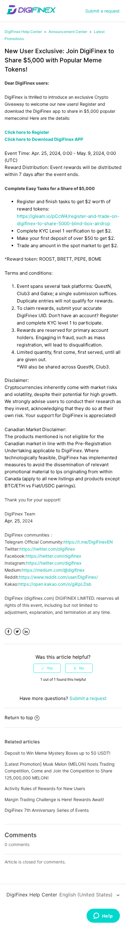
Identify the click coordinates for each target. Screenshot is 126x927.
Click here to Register (27, 132)
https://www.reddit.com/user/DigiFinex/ (58, 577)
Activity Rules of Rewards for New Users (45, 788)
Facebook (8, 632)
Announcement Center (68, 31)
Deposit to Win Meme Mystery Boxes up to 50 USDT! (57, 753)
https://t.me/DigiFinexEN (88, 541)
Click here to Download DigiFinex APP (44, 139)
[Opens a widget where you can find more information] (103, 916)
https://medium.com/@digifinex (53, 570)
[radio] (47, 668)
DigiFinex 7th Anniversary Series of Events (47, 810)
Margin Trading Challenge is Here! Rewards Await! (54, 799)
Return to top (19, 717)
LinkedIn (26, 632)
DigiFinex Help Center (23, 31)
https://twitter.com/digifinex (47, 548)
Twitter (17, 632)
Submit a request (102, 10)
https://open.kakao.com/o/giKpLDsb (54, 584)
